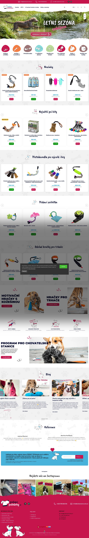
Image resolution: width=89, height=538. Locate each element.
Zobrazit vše (44, 418)
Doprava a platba (6, 518)
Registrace (33, 516)
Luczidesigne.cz (45, 534)
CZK (73, 7)
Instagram (84, 17)
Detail (11, 99)
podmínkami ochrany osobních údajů (75, 460)
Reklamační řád (5, 515)
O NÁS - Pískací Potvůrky (8, 520)
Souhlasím (63, 266)
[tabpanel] (55, 87)
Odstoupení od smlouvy (7, 522)
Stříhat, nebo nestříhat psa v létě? (41, 398)
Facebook (84, 15)
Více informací (31, 268)
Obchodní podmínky (7, 513)
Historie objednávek (35, 518)
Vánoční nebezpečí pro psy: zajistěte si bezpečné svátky (13, 399)
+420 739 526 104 (62, 503)
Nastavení (24, 271)
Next (87, 70)
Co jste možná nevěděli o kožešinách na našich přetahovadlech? (72, 399)
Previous (2, 70)
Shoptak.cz (55, 534)
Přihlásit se (78, 456)
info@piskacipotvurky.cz (80, 503)
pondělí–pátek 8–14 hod (58, 1)
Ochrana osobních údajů (7, 517)
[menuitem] (17, 7)
